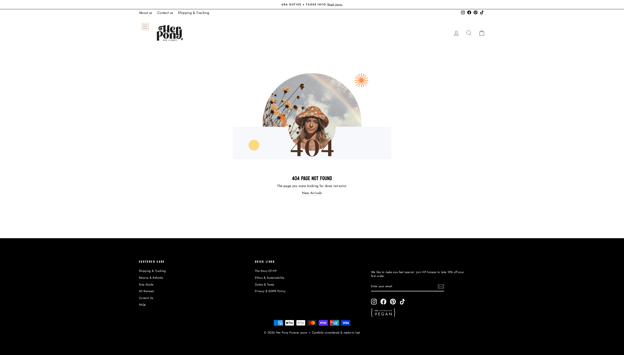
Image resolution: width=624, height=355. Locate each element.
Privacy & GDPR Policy (270, 291)
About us (145, 12)
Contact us (165, 12)
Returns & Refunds (151, 278)
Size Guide (146, 284)
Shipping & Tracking (193, 12)
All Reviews (146, 291)
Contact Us (146, 298)
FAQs (142, 305)
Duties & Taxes (264, 284)
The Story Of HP (266, 271)
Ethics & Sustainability (269, 278)
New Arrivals (312, 193)
